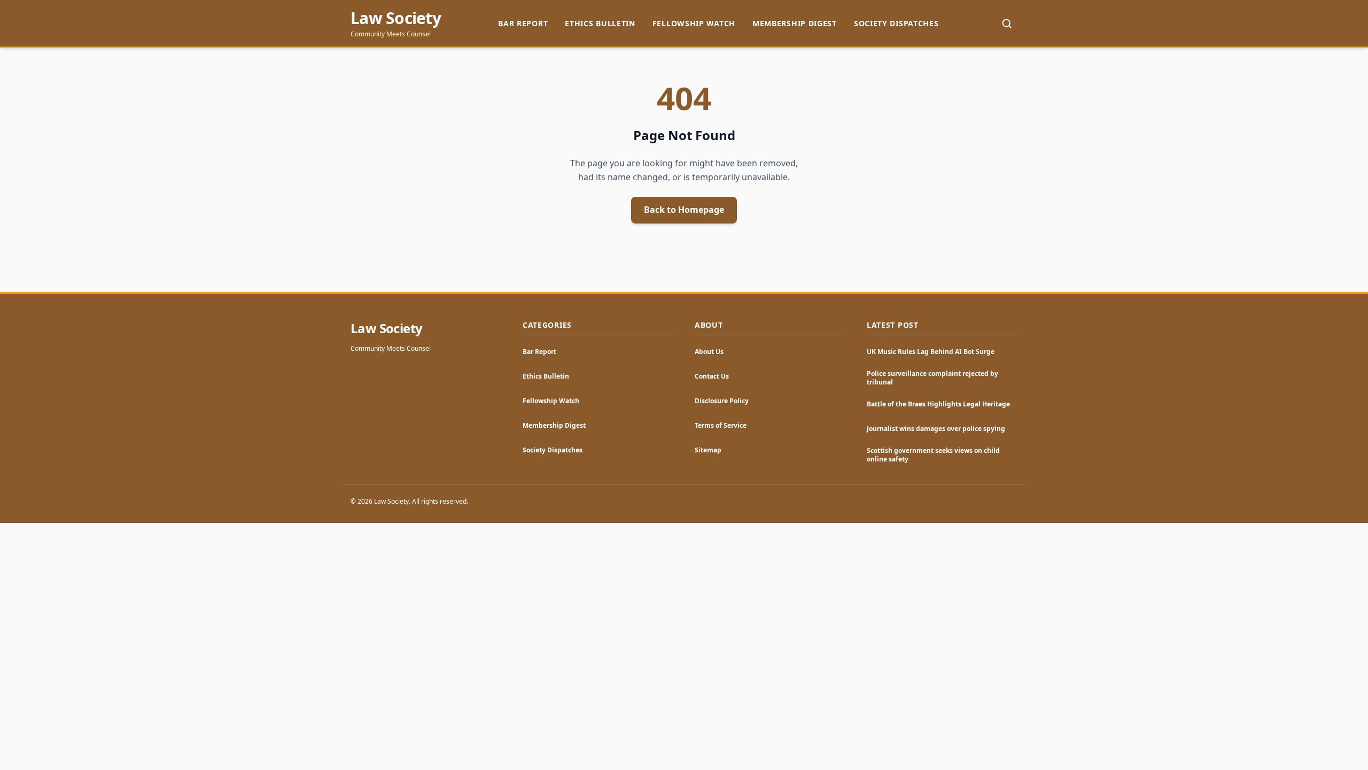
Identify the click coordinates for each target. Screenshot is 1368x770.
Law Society (396, 18)
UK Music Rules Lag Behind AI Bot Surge (930, 351)
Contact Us (712, 376)
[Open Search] (1006, 23)
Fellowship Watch (693, 23)
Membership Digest (794, 23)
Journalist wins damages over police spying (936, 428)
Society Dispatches (896, 23)
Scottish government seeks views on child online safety (933, 455)
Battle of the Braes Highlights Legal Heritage (938, 404)
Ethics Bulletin (600, 23)
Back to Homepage (684, 209)
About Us (709, 351)
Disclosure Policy (722, 400)
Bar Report (523, 23)
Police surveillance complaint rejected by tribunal (932, 378)
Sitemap (708, 450)
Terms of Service (721, 425)
